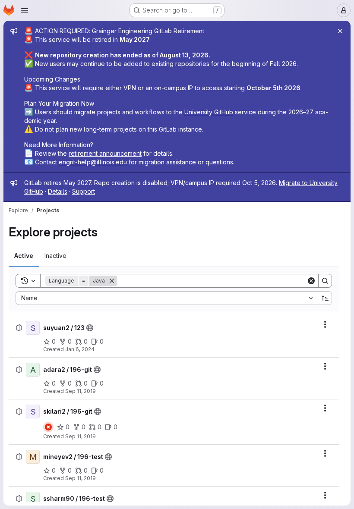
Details (57, 191)
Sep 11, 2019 (80, 391)
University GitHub (208, 112)
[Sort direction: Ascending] (325, 298)
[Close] (340, 31)
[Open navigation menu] (25, 10)
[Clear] (311, 281)
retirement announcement (105, 153)
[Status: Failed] (48, 427)
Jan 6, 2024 (80, 349)
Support (83, 191)
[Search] (325, 281)
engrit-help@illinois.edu (93, 162)
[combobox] (167, 298)
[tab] (24, 256)
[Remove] (112, 281)
